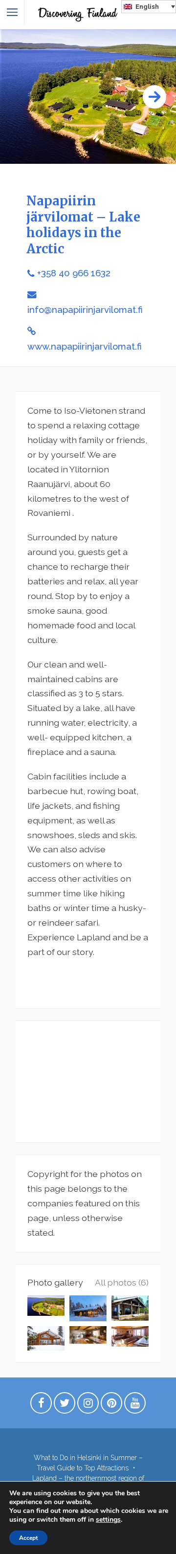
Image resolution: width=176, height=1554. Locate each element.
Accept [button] (28, 1538)
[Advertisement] (88, 1082)
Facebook (41, 1405)
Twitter (64, 1405)
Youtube (135, 1405)
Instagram (88, 1405)
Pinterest (111, 1405)
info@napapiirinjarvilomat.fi (85, 310)
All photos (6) (122, 1282)
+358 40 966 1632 (73, 273)
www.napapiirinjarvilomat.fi (84, 346)
